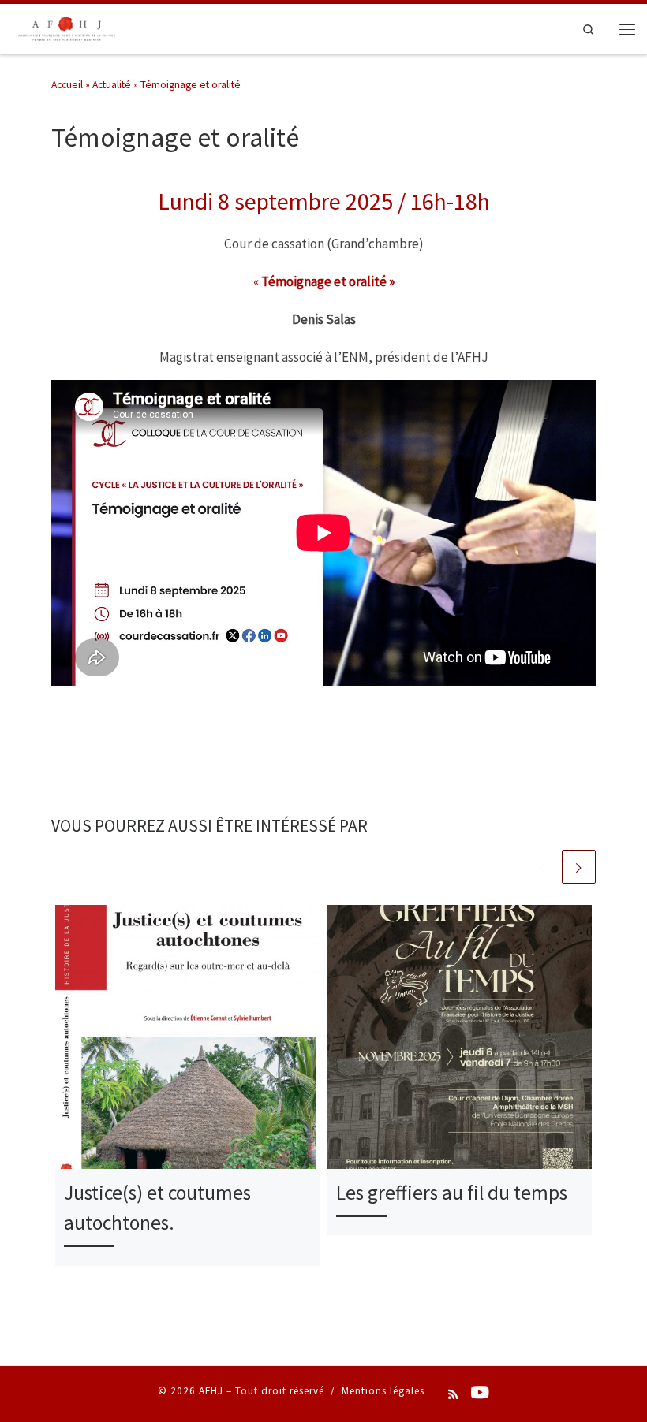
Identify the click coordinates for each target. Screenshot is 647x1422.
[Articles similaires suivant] (579, 867)
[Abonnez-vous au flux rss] (453, 1395)
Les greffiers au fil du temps (451, 1192)
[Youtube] (479, 1394)
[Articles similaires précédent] (542, 867)
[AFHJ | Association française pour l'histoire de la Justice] (66, 26)
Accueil (67, 84)
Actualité (111, 84)
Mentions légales (383, 1391)
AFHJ (211, 1391)
